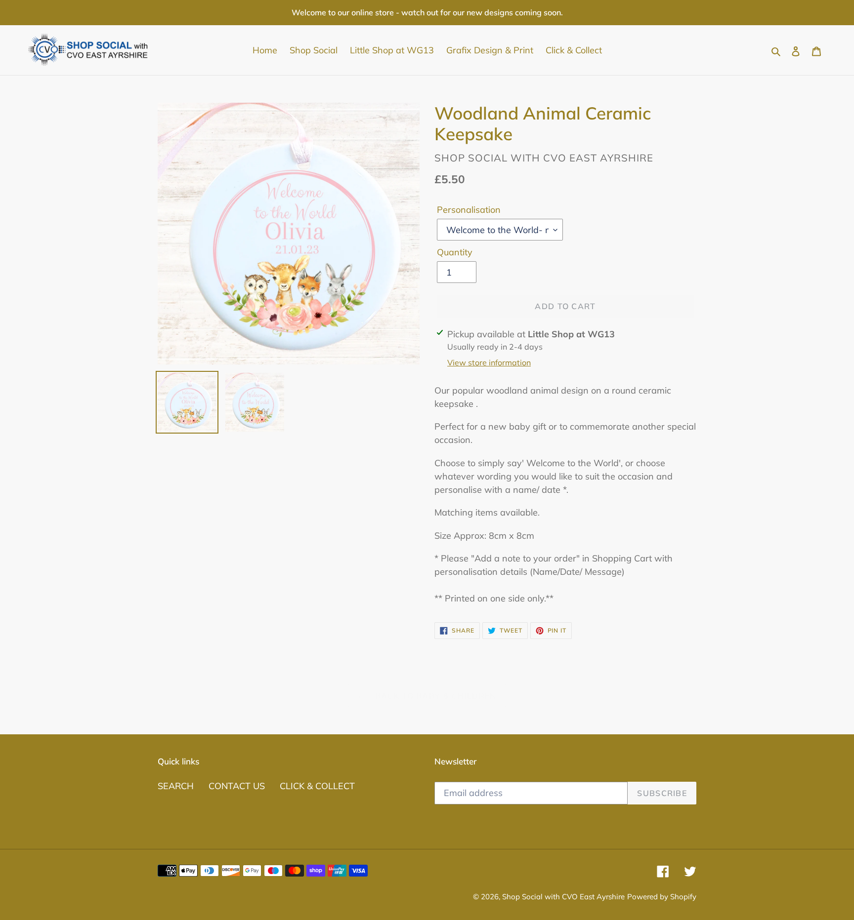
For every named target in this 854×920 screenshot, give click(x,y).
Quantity (454, 252)
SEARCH (176, 786)
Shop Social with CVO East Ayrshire (563, 896)
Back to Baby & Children (435, 696)
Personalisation (469, 209)
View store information (489, 362)
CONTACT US (237, 786)
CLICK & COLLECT (317, 786)
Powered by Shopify (661, 896)
